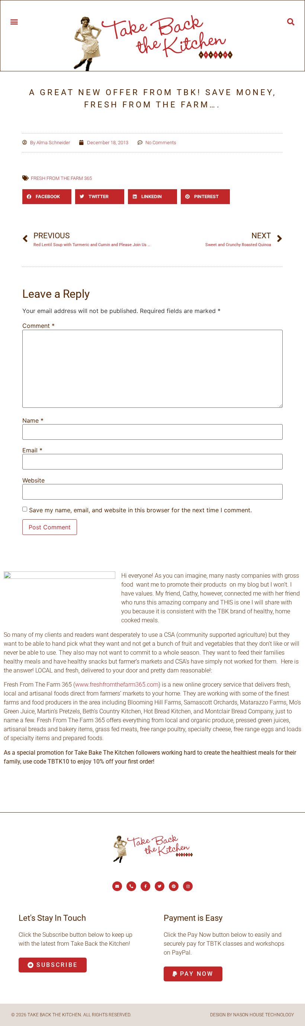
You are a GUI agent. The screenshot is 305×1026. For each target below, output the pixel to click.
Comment (38, 326)
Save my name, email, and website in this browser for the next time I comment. (140, 510)
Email (32, 450)
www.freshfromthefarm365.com (116, 684)
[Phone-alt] (131, 886)
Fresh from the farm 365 (61, 178)
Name (33, 420)
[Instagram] (188, 886)
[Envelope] (117, 886)
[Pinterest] (174, 886)
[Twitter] (159, 886)
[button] (14, 21)
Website (33, 480)
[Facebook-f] (145, 886)
